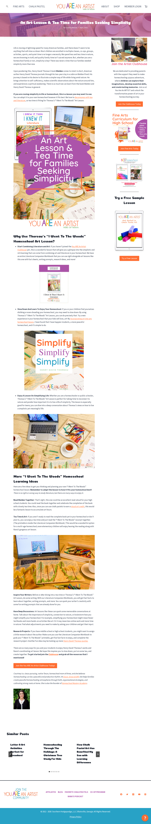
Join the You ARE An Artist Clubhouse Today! (35, 665)
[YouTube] (139, 794)
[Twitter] (127, 794)
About (105, 6)
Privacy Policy (75, 816)
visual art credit (77, 506)
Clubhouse (53, 654)
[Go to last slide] (10, 754)
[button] (7, 6)
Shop (117, 6)
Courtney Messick (71, 28)
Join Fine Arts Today (129, 148)
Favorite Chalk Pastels (76, 792)
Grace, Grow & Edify (71, 676)
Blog (60, 792)
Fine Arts (18, 6)
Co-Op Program (97, 792)
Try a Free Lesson (129, 258)
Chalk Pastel (37, 6)
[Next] (98, 754)
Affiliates (51, 792)
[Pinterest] (145, 794)
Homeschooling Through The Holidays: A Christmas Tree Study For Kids (53, 751)
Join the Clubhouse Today (129, 104)
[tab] (49, 771)
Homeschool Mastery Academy (74, 683)
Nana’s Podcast (75, 796)
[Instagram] (133, 794)
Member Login (132, 6)
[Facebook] (121, 794)
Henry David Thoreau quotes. (75, 641)
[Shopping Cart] (146, 6)
